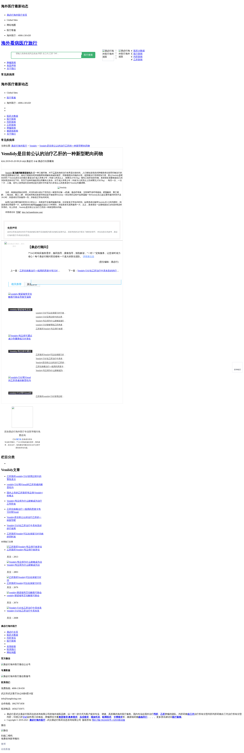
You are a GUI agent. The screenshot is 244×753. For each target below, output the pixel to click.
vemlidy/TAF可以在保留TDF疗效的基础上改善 (56, 313)
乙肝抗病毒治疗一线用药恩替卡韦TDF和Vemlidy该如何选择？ (50, 270)
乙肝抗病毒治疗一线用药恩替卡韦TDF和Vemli (56, 366)
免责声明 (11, 65)
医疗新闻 (137, 53)
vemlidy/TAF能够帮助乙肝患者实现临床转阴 (55, 325)
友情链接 (11, 646)
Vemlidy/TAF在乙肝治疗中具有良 (23, 611)
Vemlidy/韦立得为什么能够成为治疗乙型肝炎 (55, 370)
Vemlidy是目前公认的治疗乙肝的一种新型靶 (55, 363)
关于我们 (11, 68)
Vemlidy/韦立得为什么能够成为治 (23, 565)
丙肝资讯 (11, 638)
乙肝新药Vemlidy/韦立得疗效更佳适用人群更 (55, 329)
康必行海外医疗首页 (17, 15)
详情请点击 (88, 256)
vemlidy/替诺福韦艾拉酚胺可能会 (23, 595)
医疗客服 (11, 97)
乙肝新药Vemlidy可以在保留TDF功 (24, 583)
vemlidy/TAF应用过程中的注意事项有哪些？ (55, 317)
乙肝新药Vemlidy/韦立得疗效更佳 (23, 549)
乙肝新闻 (137, 59)
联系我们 (11, 649)
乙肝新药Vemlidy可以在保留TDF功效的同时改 (56, 355)
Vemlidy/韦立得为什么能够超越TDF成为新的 (55, 321)
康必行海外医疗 (19, 146)
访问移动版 (119, 720)
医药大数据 (139, 51)
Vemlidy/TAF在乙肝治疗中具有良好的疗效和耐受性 (102, 270)
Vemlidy (33, 146)
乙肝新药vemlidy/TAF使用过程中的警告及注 (55, 396)
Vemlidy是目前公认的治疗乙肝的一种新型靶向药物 (64, 146)
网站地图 (11, 652)
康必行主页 (12, 632)
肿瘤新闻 (11, 62)
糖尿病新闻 (12, 131)
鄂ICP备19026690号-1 (102, 720)
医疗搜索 (88, 55)
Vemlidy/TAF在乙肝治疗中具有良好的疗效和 (55, 359)
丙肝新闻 (137, 56)
